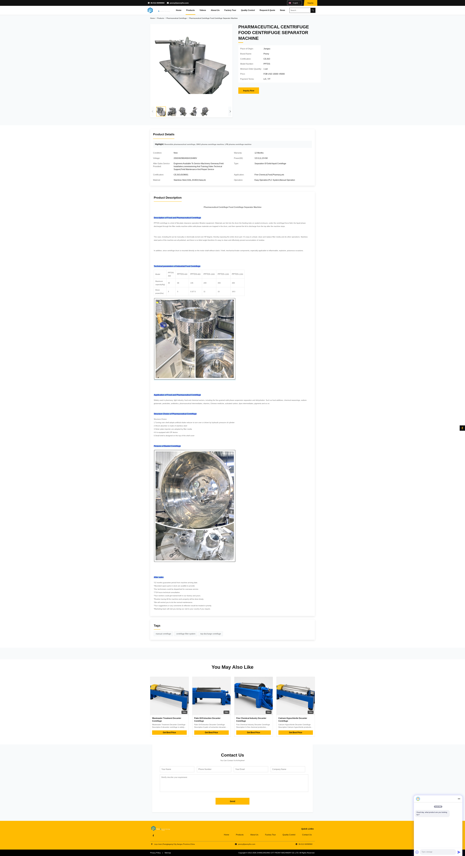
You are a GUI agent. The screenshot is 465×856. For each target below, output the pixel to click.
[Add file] (417, 852)
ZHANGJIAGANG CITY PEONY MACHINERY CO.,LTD (277, 853)
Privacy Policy (155, 853)
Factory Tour (230, 10)
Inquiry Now (248, 91)
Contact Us (307, 835)
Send (232, 801)
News (282, 10)
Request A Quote (267, 10)
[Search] (312, 10)
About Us (215, 10)
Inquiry (310, 3)
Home (178, 10)
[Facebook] (462, 428)
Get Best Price (169, 732)
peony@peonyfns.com (179, 3)
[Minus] (458, 798)
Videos (203, 10)
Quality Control (248, 10)
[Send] (459, 852)
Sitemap (168, 853)
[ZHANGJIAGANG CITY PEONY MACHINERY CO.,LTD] (159, 10)
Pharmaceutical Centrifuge (176, 18)
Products (190, 10)
